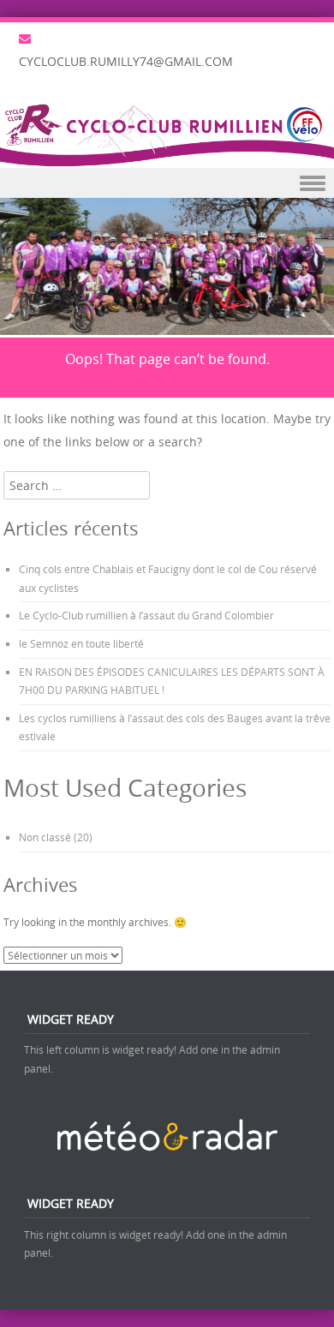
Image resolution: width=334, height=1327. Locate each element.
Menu (167, 183)
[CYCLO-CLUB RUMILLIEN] (167, 133)
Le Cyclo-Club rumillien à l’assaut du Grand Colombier (146, 615)
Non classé (45, 837)
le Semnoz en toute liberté (81, 643)
